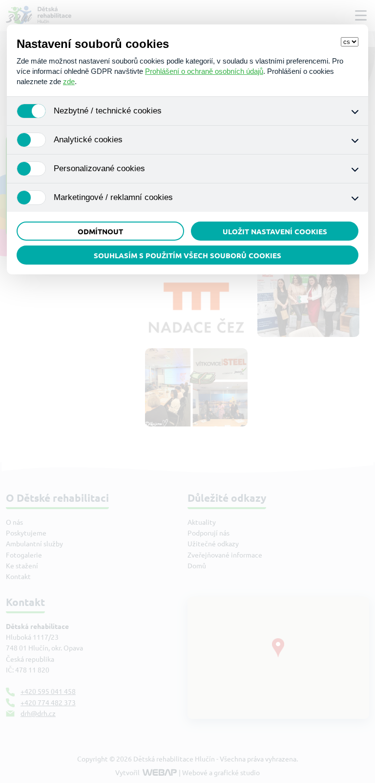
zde (69, 81)
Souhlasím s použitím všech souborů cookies (187, 255)
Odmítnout (100, 231)
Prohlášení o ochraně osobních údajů (204, 71)
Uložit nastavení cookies (275, 231)
